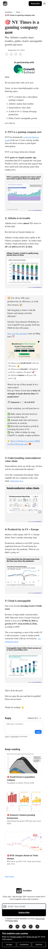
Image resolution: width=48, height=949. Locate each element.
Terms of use (31, 937)
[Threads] (37, 926)
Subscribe (35, 4)
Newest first (33, 718)
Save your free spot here (17, 333)
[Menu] (44, 3)
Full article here (16, 480)
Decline (39, 944)
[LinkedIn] (17, 926)
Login (38, 732)
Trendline (8, 12)
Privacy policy (16, 937)
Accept (9, 944)
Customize (24, 944)
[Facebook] (24, 926)
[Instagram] (31, 926)
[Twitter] (11, 926)
